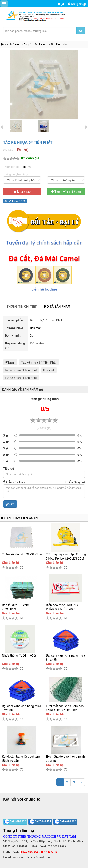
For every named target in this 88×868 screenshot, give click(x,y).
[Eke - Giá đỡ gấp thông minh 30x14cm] (65, 740)
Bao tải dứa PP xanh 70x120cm (16, 607)
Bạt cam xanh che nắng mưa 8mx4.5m (65, 657)
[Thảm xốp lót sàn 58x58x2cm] (21, 537)
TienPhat (25, 167)
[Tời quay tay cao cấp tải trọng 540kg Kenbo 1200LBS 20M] (65, 537)
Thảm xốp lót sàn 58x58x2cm (22, 554)
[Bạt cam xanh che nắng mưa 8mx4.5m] (65, 638)
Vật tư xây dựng (16, 44)
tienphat (48, 370)
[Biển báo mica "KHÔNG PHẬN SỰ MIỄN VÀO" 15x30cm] (65, 588)
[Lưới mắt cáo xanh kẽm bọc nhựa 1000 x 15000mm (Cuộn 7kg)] (65, 689)
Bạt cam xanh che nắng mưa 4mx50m (21, 708)
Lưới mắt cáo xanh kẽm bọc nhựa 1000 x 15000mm (65, 708)
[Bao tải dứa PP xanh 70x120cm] (21, 588)
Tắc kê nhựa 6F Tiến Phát (38, 362)
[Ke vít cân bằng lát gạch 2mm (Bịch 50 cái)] (21, 740)
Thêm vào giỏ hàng (67, 191)
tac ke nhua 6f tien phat (21, 370)
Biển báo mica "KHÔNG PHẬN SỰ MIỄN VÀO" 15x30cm (62, 609)
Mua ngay (23, 191)
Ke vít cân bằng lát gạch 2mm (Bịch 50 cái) (22, 758)
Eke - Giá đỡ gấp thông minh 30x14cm (65, 758)
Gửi (11, 504)
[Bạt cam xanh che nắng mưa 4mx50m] (21, 689)
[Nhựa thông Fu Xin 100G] (20, 639)
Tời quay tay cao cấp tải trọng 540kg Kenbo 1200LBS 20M (66, 556)
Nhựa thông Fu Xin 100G (19, 655)
